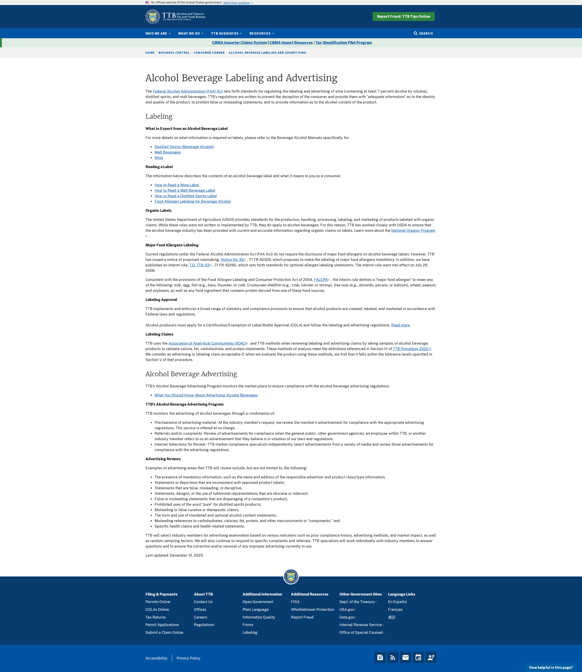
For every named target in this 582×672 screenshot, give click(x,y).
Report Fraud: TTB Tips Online (403, 16)
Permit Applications (162, 625)
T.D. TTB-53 (199, 265)
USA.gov (346, 609)
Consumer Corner (209, 53)
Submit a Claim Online (164, 632)
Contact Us (203, 602)
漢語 (391, 617)
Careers (200, 617)
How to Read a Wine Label (177, 185)
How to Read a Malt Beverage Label (185, 190)
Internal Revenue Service (360, 625)
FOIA (295, 602)
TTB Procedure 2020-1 (412, 349)
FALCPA (321, 280)
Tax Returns (156, 617)
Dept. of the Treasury (357, 602)
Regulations (204, 625)
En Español (397, 602)
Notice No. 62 (232, 260)
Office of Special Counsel (361, 632)
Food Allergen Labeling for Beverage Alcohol (193, 201)
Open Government (258, 602)
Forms (248, 625)
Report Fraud (302, 617)
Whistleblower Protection (312, 609)
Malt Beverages (168, 152)
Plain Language (256, 609)
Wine (159, 158)
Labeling (250, 632)
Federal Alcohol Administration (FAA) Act (188, 91)
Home (150, 53)
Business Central (174, 53)
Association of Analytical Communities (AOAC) (207, 343)
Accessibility (156, 658)
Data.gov (346, 617)
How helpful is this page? (551, 667)
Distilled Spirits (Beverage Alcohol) (184, 147)
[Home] (175, 16)
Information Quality (259, 617)
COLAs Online (157, 609)
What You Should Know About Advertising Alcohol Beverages (206, 395)
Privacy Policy (189, 658)
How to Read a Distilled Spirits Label (186, 196)
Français (395, 609)
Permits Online (158, 602)
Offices (200, 609)
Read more (400, 325)
